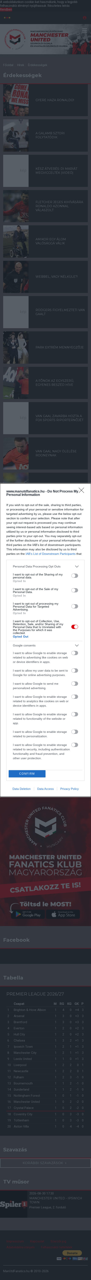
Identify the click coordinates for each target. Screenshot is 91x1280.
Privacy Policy (69, 788)
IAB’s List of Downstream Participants (51, 553)
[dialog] (45, 640)
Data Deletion (21, 788)
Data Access (45, 788)
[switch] (74, 576)
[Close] (83, 492)
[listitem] (45, 566)
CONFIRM (27, 773)
